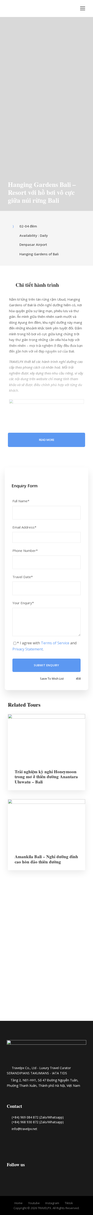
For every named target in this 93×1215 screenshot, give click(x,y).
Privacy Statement (27, 649)
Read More (46, 440)
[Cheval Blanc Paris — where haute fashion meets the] (46, 944)
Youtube (34, 1203)
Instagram (52, 1203)
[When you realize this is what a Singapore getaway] (46, 1007)
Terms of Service (55, 642)
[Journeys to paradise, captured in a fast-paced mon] (77, 915)
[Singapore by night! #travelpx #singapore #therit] (15, 1004)
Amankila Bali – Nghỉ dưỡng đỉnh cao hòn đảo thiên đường (46, 859)
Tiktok (69, 1203)
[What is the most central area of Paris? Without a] (15, 921)
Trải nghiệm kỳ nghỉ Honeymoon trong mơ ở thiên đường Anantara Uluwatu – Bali (46, 776)
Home (18, 1203)
